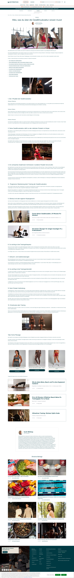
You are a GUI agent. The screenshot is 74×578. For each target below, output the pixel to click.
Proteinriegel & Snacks (41, 559)
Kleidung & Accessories (41, 554)
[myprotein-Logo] (13, 2)
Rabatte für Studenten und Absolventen (64, 558)
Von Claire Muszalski (46, 499)
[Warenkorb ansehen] (65, 2)
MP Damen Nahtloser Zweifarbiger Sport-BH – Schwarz (17, 368)
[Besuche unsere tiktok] (7, 570)
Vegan (40, 561)
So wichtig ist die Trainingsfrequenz (15, 69)
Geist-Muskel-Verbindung (13, 74)
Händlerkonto (48, 561)
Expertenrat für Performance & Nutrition (51, 568)
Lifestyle (53, 10)
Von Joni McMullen (16, 520)
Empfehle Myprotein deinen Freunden (62, 552)
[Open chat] (11, 570)
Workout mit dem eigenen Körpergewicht (16, 67)
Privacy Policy (25, 577)
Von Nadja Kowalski (16, 541)
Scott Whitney (28, 432)
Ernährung (21, 10)
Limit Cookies (58, 574)
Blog (40, 556)
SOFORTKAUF (17, 371)
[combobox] (50, 2)
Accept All (63, 574)
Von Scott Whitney (38, 23)
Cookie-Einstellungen (5, 564)
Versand (33, 562)
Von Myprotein (44, 520)
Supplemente (30, 10)
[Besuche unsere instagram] (2, 570)
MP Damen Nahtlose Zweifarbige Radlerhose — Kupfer (57, 368)
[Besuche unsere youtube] (9, 570)
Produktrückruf (34, 564)
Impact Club (60, 556)
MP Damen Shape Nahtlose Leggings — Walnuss (37, 367)
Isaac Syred (40, 403)
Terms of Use (30, 577)
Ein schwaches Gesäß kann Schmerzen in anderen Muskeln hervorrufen (21, 64)
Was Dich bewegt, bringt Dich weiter (63, 560)
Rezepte (45, 10)
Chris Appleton (40, 388)
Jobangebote (48, 565)
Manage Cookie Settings (50, 574)
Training (38, 10)
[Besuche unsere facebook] (4, 570)
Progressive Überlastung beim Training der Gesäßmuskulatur (19, 65)
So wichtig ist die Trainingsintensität (15, 72)
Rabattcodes (60, 554)
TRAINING (37, 17)
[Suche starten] (41, 2)
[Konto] (62, 2)
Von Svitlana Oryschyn (16, 498)
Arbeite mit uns (48, 563)
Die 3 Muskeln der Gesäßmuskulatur (15, 60)
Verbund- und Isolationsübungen (14, 70)
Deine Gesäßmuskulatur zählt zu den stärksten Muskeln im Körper (20, 62)
